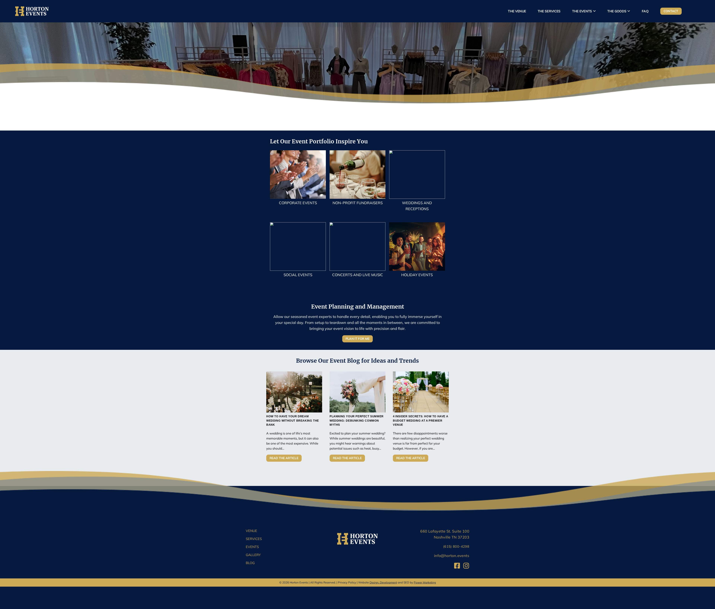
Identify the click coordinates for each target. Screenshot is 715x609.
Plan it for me (357, 338)
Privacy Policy (347, 582)
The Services (549, 11)
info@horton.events (451, 555)
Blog (250, 563)
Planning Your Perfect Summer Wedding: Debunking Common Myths (357, 420)
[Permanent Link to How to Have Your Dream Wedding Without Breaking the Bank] (294, 391)
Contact (671, 11)
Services (254, 539)
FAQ (645, 11)
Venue (251, 531)
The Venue (517, 11)
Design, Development (383, 582)
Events (252, 547)
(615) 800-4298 (456, 546)
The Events (582, 11)
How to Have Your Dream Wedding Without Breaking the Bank (292, 420)
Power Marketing (425, 582)
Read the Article (284, 458)
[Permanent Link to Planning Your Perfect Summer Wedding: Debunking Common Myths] (357, 391)
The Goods (616, 11)
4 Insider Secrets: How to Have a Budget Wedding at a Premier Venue (420, 420)
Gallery (253, 555)
